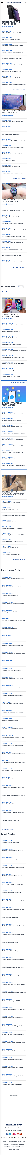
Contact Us (12, 1149)
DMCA (17, 1149)
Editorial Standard (13, 1141)
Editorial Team (21, 1141)
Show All (20, 286)
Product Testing (14, 1144)
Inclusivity (6, 1144)
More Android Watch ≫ (20, 267)
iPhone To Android (7, 291)
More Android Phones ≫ (19, 90)
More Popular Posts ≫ (7, 829)
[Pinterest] (13, 1134)
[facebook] (7, 1134)
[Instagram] (15, 1134)
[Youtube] (18, 1134)
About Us (5, 1141)
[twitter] (10, 1134)
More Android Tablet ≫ (20, 179)
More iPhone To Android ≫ (19, 471)
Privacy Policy (7, 1146)
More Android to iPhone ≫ (19, 382)
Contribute (21, 1144)
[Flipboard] (20, 1134)
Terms (12, 1146)
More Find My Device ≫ (20, 560)
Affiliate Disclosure (19, 1146)
